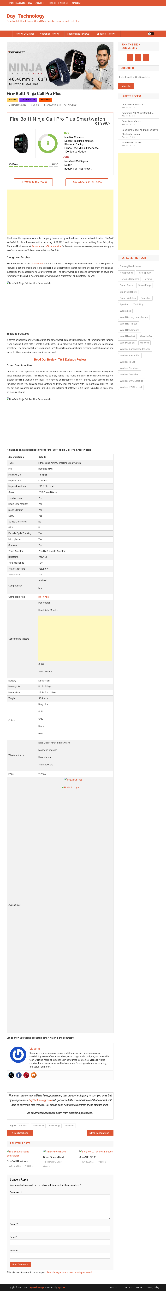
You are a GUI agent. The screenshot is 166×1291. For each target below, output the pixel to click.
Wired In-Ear (146, 336)
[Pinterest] (26, 1075)
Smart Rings (144, 285)
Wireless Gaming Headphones (135, 349)
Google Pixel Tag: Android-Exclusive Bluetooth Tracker (140, 132)
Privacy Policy (153, 1287)
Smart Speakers (128, 292)
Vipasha (35, 104)
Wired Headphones (129, 330)
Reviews (12, 99)
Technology (54, 1125)
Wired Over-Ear (127, 342)
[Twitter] (11, 1075)
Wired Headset (127, 336)
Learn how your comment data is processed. (69, 1272)
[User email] (34, 1075)
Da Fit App (43, 597)
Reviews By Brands (24, 33)
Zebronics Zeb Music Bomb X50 (138, 113)
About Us (40, 3)
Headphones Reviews (78, 33)
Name (14, 1224)
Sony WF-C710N (87, 1157)
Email (13, 1237)
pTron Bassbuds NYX (22, 1133)
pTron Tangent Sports (100, 1133)
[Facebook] (19, 1075)
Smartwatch (38, 1125)
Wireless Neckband (129, 368)
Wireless (144, 342)
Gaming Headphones (130, 266)
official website (53, 246)
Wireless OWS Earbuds (131, 381)
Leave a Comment (52, 105)
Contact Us (76, 3)
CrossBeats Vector (131, 121)
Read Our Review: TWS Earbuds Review (60, 359)
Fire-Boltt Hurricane (17, 1161)
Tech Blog (51, 3)
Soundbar (146, 298)
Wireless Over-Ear (129, 374)
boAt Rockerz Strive (132, 142)
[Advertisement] (60, 212)
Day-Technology (26, 16)
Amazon (36, 246)
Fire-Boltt (23, 1125)
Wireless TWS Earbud (131, 387)
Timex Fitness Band (53, 1157)
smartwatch (37, 263)
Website (14, 1250)
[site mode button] (151, 33)
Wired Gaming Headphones (134, 317)
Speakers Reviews (106, 33)
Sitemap (64, 3)
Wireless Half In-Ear (130, 355)
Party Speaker (145, 272)
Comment (16, 1192)
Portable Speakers (129, 279)
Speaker (124, 304)
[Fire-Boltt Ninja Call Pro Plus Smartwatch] (21, 143)
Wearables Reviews (49, 33)
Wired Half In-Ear (128, 323)
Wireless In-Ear (127, 362)
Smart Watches (28, 99)
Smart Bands (126, 285)
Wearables (45, 99)
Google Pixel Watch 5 (132, 104)
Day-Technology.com (40, 1100)
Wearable (69, 1125)
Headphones (126, 272)
